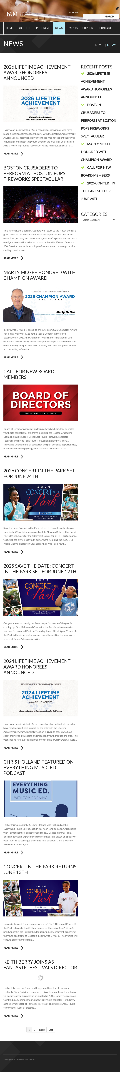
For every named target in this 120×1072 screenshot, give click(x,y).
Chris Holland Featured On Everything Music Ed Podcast (38, 767)
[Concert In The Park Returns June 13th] (40, 898)
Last (50, 1029)
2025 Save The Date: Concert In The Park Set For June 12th (39, 568)
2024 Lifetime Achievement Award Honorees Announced (37, 666)
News (59, 28)
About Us (24, 28)
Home (10, 28)
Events (73, 28)
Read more (10, 153)
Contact (105, 28)
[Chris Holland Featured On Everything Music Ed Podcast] (40, 799)
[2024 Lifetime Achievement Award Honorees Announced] (40, 698)
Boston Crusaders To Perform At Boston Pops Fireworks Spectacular (34, 173)
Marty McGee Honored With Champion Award (39, 275)
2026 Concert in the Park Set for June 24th (98, 191)
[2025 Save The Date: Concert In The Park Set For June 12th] (40, 597)
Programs (43, 28)
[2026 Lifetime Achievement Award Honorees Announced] (40, 104)
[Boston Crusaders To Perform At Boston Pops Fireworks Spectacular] (40, 204)
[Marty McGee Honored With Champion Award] (40, 303)
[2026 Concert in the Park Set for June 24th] (40, 502)
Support (88, 28)
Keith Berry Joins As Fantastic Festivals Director (40, 964)
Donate (74, 12)
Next (42, 1029)
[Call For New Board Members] (40, 403)
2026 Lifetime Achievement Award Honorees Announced (37, 72)
